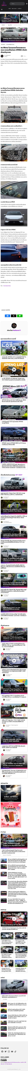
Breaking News (5, 355)
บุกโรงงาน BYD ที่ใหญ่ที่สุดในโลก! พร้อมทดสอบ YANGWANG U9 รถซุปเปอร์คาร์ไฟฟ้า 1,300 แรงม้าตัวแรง (14, 671)
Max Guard (14, 8)
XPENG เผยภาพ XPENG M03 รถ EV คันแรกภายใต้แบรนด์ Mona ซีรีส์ (14, 443)
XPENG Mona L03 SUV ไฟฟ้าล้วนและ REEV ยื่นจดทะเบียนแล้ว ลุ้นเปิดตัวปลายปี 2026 (14, 400)
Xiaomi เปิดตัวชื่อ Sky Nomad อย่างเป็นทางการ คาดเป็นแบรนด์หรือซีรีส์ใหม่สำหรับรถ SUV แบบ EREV (13, 542)
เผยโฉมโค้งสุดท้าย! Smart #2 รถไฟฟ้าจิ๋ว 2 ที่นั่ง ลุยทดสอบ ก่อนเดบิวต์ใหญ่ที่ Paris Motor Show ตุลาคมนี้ (14, 517)
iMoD (10, 8)
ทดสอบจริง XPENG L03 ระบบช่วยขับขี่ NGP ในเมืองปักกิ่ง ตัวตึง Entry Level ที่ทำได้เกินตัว (14, 357)
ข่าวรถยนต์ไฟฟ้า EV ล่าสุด (17, 355)
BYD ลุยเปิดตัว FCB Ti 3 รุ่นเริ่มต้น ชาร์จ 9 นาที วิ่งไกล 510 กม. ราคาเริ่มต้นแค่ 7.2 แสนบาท (14, 696)
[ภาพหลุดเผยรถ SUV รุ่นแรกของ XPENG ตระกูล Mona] (14, 412)
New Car (11, 441)
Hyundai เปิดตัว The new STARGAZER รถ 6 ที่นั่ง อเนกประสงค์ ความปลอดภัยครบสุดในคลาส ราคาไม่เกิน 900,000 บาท (14, 772)
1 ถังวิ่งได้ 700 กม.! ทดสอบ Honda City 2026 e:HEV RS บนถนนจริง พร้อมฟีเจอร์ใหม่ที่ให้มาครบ (14, 928)
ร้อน (2, 628)
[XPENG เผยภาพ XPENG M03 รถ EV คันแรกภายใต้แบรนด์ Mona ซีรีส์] (14, 434)
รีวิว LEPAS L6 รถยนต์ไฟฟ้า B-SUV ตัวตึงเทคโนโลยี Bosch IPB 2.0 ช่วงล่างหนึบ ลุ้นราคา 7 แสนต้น (7, 956)
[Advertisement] (14, 75)
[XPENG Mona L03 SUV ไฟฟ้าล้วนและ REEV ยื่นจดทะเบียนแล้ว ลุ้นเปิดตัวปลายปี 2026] (14, 391)
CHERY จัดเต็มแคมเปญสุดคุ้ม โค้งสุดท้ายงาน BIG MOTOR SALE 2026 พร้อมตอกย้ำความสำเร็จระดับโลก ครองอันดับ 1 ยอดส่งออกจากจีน (14, 466)
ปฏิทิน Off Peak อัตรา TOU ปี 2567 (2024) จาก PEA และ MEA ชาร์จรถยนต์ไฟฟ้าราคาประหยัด (13, 721)
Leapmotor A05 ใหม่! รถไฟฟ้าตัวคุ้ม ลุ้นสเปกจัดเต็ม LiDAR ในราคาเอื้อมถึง (13, 746)
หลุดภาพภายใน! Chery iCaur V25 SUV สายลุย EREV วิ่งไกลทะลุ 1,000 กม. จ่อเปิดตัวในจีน (13, 493)
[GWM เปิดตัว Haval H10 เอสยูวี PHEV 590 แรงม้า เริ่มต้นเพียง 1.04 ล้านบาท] (4, 1022)
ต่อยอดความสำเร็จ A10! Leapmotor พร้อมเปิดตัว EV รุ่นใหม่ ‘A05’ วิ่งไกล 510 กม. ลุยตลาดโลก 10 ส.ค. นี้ (17, 1028)
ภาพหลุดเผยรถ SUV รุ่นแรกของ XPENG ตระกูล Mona (12, 422)
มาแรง (2, 704)
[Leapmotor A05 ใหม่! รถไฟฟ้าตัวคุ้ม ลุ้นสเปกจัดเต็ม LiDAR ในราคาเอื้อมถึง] (14, 737)
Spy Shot (4, 419)
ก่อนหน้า (0, 18)
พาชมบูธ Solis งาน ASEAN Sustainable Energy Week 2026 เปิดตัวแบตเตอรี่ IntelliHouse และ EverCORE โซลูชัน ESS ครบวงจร (7, 970)
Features (12, 375)
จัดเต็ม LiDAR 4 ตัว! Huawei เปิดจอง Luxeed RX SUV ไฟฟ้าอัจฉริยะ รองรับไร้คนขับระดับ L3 (14, 996)
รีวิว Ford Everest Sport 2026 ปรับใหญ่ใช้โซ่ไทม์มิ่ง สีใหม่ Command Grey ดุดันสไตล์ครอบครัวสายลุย (21, 956)
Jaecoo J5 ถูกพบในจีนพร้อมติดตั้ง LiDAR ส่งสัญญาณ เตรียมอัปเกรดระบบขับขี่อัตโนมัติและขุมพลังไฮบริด (13, 566)
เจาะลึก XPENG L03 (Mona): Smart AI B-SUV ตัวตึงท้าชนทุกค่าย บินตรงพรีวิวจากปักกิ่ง (13, 379)
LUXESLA (19, 8)
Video (11, 355)
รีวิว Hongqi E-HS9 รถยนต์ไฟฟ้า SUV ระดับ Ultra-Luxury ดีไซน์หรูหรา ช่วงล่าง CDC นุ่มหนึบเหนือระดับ (21, 942)
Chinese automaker (21, 398)
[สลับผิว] (26, 4)
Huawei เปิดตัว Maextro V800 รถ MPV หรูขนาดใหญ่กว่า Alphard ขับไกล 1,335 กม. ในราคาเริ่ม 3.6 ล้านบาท (17, 1017)
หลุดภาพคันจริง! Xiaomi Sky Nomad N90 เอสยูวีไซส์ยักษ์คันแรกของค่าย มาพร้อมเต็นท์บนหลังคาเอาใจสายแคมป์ (13, 591)
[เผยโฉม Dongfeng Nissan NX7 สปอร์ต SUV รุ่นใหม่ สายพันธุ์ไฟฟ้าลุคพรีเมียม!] (4, 1011)
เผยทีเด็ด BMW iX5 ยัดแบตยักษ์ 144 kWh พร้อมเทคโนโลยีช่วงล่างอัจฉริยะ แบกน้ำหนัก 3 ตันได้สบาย (13, 614)
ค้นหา (11, 3)
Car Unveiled (12, 398)
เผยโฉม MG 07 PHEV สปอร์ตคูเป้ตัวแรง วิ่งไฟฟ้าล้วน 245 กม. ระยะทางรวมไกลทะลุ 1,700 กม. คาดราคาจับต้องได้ (13, 645)
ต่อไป (27, 18)
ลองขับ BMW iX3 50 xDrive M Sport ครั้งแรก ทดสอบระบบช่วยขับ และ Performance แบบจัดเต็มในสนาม (7, 942)
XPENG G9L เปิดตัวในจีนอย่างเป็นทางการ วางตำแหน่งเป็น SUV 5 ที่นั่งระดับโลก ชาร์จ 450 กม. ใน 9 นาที (17, 1034)
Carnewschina (7, 285)
